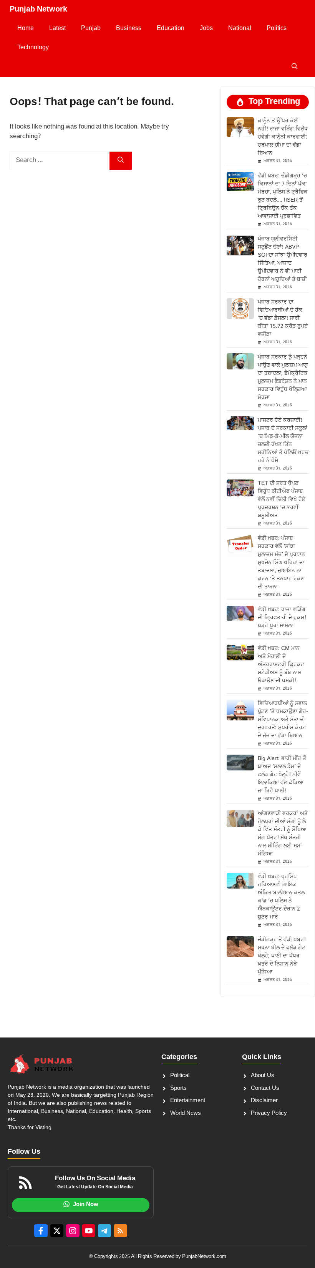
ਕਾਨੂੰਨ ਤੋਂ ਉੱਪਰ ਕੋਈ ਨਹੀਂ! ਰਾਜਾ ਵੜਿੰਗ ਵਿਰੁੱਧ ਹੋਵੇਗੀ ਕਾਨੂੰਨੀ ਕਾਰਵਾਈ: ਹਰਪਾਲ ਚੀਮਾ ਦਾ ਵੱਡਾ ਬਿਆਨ (283, 137)
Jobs (206, 29)
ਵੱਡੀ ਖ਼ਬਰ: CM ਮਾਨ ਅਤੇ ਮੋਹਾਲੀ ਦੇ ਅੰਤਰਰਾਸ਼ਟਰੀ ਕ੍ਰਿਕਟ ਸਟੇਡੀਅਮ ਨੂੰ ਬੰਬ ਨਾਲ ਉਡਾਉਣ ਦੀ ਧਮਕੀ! (281, 665)
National (239, 29)
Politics (277, 29)
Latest (57, 29)
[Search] (120, 161)
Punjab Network (38, 10)
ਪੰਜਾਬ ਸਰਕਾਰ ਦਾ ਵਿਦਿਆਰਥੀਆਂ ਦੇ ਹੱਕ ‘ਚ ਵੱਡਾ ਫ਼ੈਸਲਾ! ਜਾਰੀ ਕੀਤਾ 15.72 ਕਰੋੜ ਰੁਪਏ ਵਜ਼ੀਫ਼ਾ (283, 318)
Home (25, 29)
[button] (294, 67)
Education (170, 29)
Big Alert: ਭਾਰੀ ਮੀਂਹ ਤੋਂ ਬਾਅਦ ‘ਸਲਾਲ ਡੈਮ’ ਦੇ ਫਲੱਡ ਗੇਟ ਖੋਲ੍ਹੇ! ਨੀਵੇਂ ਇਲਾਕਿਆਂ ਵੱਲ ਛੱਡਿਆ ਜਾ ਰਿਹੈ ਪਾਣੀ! (282, 775)
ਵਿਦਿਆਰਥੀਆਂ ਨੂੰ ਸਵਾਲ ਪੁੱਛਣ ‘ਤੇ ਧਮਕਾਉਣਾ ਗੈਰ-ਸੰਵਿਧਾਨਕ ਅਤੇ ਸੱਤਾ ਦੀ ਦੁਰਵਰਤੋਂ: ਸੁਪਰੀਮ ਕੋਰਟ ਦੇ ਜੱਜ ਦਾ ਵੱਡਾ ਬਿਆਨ (283, 720)
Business (128, 29)
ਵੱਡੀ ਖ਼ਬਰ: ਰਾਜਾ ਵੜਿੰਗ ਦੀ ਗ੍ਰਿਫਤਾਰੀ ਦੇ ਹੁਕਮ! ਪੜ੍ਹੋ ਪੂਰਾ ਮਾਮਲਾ (282, 618)
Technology (33, 48)
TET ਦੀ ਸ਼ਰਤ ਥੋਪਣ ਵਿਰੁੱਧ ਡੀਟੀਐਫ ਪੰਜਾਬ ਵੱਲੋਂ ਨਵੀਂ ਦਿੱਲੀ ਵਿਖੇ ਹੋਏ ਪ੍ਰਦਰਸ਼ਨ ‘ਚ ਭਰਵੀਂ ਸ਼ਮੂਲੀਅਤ (281, 500)
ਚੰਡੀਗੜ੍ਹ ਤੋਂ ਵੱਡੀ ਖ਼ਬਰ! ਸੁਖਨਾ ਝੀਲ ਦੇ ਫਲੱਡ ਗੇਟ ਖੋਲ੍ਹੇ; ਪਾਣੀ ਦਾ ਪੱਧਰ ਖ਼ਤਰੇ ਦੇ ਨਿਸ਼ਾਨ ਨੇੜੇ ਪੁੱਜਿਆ (282, 956)
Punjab (91, 29)
